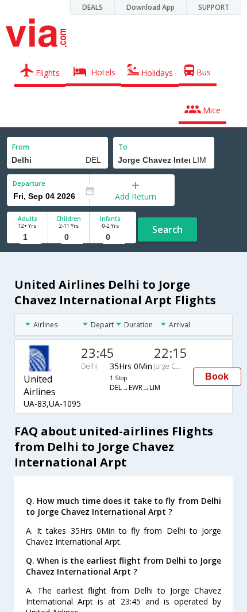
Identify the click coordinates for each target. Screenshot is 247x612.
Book (217, 376)
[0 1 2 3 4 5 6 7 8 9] (68, 237)
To (123, 147)
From (20, 147)
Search (167, 229)
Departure (29, 183)
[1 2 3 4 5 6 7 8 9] (27, 237)
